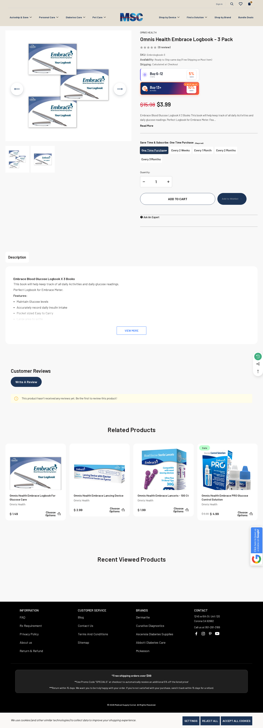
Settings (191, 720)
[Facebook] (196, 634)
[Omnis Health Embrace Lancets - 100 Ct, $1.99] (163, 474)
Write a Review (26, 382)
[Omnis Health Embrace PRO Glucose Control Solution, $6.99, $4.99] (227, 474)
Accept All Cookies (236, 720)
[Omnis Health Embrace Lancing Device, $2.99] (99, 474)
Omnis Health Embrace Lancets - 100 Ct (163, 495)
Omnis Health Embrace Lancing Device (98, 495)
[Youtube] (217, 634)
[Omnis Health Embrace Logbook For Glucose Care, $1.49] (35, 474)
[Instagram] (203, 634)
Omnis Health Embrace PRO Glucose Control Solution (225, 497)
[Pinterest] (210, 634)
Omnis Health (17, 504)
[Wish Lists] (241, 4)
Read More (146, 125)
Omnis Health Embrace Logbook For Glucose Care (32, 497)
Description (17, 257)
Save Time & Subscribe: (171, 142)
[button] (17, 159)
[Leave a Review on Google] (256, 546)
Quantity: (145, 172)
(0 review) (164, 47)
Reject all (210, 720)
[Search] (232, 4)
